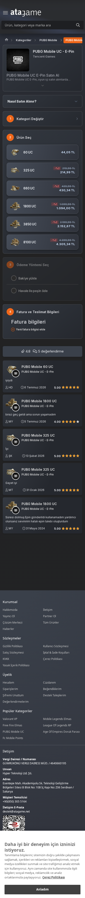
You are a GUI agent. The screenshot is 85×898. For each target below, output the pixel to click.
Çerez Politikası (52, 659)
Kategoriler (23, 40)
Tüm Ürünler (51, 622)
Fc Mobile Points (13, 738)
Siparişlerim (10, 689)
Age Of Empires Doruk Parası (61, 732)
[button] (42, 85)
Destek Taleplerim (54, 695)
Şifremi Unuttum (13, 695)
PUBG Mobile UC (13, 732)
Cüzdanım (49, 682)
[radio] (63, 387)
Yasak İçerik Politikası (16, 665)
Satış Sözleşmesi (13, 652)
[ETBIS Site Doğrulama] (40, 826)
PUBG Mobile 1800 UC (39, 401)
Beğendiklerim (52, 689)
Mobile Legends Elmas (57, 719)
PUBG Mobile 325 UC (38, 435)
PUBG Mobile (48, 40)
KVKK (6, 659)
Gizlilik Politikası (13, 646)
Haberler (8, 629)
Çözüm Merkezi (12, 622)
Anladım (42, 889)
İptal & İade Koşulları (56, 652)
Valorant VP (10, 719)
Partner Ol (49, 616)
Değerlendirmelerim (16, 702)
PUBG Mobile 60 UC (37, 367)
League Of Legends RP (57, 725)
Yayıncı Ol (9, 616)
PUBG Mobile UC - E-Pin (38, 371)
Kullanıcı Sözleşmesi (55, 646)
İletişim (47, 610)
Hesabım (8, 682)
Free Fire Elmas (12, 725)
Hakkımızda (10, 610)
